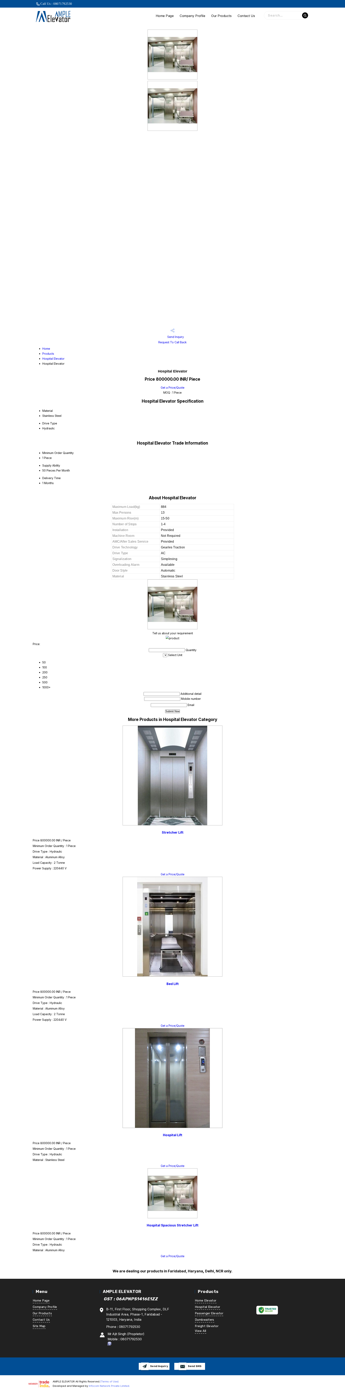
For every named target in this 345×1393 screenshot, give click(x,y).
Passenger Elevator (209, 1313)
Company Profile (192, 16)
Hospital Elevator (53, 358)
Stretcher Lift (172, 832)
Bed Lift (173, 984)
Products (48, 353)
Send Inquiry (175, 337)
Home (46, 348)
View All (200, 1331)
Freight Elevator (206, 1326)
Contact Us (246, 16)
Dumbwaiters (204, 1320)
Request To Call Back (172, 342)
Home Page (165, 16)
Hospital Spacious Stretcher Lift (172, 1225)
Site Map (39, 1326)
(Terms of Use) (109, 1381)
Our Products (221, 16)
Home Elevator (205, 1300)
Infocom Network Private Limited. (109, 1385)
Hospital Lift (172, 1135)
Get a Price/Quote (172, 387)
